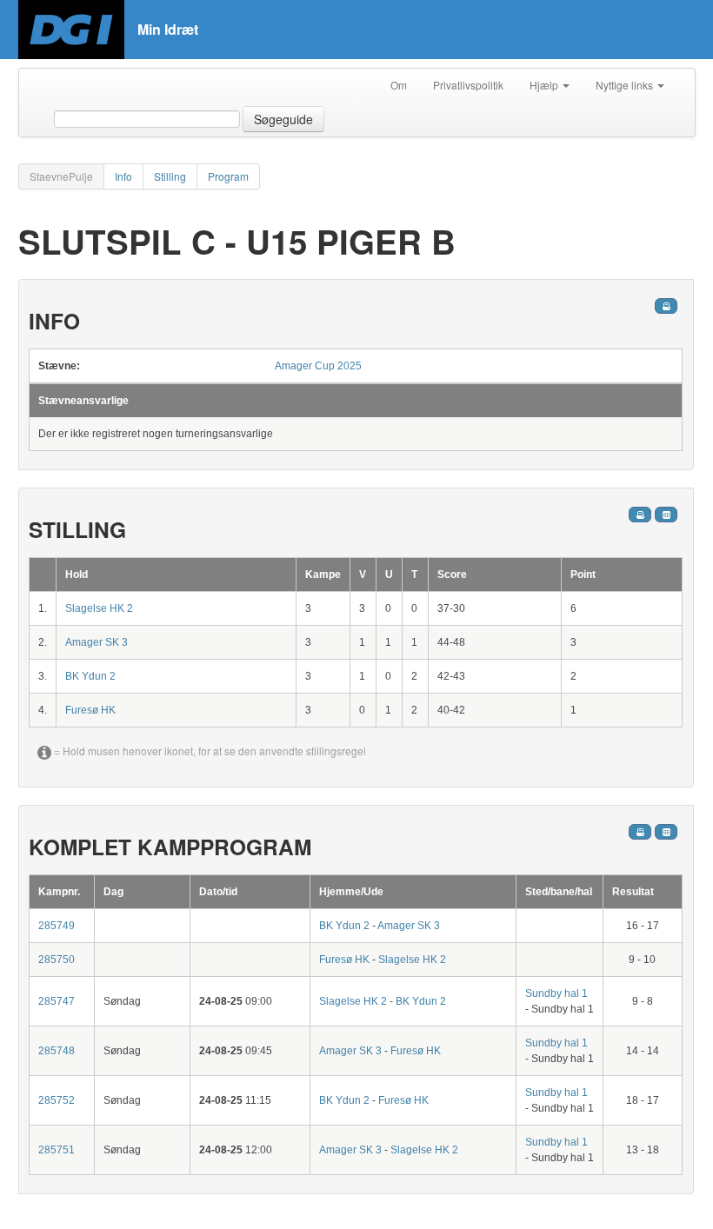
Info (123, 176)
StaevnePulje (61, 176)
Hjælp (545, 84)
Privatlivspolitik (468, 84)
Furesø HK (90, 710)
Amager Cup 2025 (318, 366)
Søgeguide (283, 119)
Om (398, 84)
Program (228, 176)
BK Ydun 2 (90, 676)
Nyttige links (626, 84)
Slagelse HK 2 (99, 608)
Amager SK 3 (96, 642)
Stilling (170, 176)
